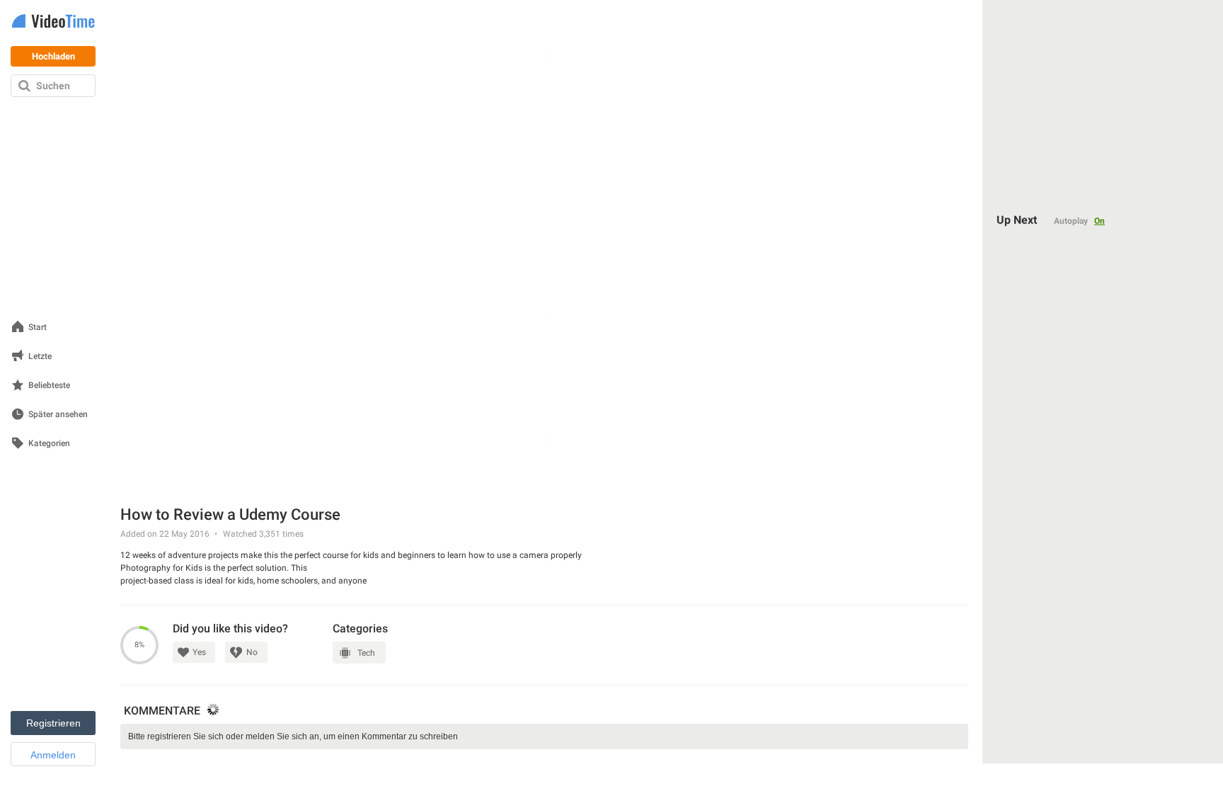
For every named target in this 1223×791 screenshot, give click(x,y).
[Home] (53, 22)
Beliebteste (49, 385)
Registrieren (53, 723)
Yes (199, 652)
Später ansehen (58, 414)
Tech (366, 653)
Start (37, 327)
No (252, 652)
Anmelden (53, 755)
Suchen (53, 85)
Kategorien (49, 443)
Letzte (40, 356)
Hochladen (53, 56)
